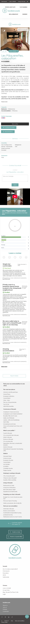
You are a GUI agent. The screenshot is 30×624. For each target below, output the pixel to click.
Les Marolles (6, 464)
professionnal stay (8, 514)
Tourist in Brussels (7, 433)
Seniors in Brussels (7, 447)
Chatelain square (8, 468)
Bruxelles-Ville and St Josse (10, 416)
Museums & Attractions (9, 487)
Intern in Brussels (7, 437)
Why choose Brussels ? (9, 476)
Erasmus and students (9, 510)
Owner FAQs (6, 590)
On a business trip (8, 441)
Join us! (5, 607)
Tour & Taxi (6, 404)
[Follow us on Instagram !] (5, 617)
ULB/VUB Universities (8, 406)
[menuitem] (11, 11)
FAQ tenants (4, 1)
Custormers (6, 611)
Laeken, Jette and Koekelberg (11, 420)
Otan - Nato (6, 400)
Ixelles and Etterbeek (8, 418)
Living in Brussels (21, 1)
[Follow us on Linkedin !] (8, 617)
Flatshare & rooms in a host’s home (12, 516)
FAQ (12, 620)
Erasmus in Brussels (8, 439)
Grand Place (6, 394)
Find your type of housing (10, 500)
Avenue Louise (7, 458)
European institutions (8, 396)
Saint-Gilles (6, 422)
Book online (15, 124)
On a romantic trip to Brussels (11, 435)
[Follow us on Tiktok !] (12, 617)
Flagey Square (7, 470)
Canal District (6, 398)
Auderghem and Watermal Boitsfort (12, 414)
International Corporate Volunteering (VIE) (13, 449)
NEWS (4, 575)
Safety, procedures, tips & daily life (12, 503)
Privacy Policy (4, 622)
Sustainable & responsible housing (12, 512)
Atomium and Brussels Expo (10, 392)
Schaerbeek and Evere (9, 424)
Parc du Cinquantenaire (9, 402)
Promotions (6, 573)
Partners (5, 609)
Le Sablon (6, 466)
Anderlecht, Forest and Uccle (11, 412)
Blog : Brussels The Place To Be (10, 592)
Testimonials (6, 577)
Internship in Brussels (8, 508)
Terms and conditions (19, 620)
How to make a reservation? (10, 569)
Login (4, 594)
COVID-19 (6, 620)
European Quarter (8, 460)
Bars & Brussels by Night (9, 489)
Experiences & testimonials (10, 491)
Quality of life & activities (9, 480)
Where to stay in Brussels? (10, 478)
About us (5, 605)
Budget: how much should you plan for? (12, 497)
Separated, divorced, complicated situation (12, 444)
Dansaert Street (7, 456)
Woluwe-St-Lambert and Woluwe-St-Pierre (12, 426)
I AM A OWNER (12, 1)
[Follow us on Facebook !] (2, 617)
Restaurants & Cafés (8, 485)
